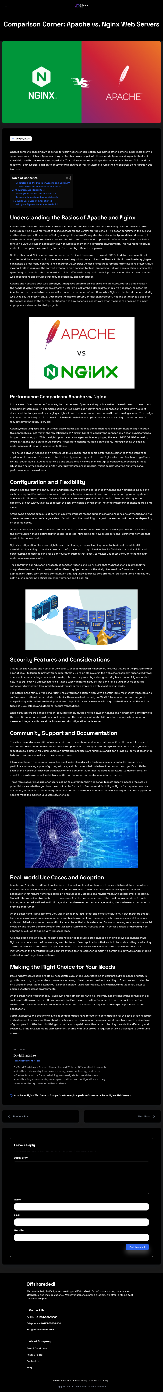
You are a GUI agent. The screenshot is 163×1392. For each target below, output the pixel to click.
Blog (29, 1367)
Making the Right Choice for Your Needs (34, 204)
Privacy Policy (35, 1354)
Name (17, 1199)
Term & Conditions (37, 1348)
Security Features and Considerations (34, 193)
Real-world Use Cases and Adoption (30, 200)
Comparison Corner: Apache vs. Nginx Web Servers (102, 1095)
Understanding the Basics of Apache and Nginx (41, 183)
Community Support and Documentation (35, 197)
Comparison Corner (61, 1095)
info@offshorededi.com (40, 1329)
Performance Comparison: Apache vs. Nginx (38, 186)
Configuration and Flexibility (27, 189)
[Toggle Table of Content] (66, 178)
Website (19, 1230)
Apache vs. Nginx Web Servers (31, 1095)
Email (17, 1215)
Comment (21, 1157)
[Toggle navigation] (7, 6)
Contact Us (33, 1361)
